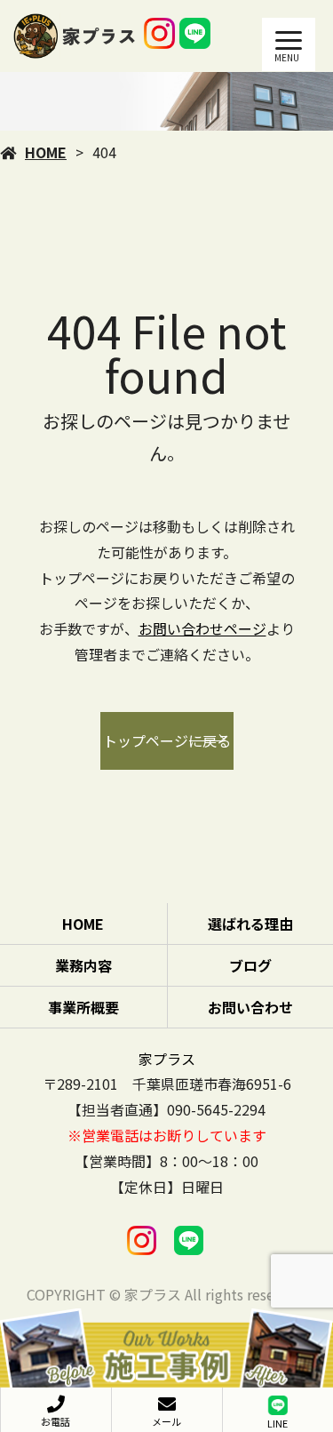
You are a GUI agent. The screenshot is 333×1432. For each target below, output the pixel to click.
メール (166, 1421)
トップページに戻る (167, 740)
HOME (46, 152)
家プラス (167, 1058)
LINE (277, 1423)
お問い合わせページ (202, 628)
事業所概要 (83, 1007)
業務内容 (83, 965)
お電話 (55, 1421)
